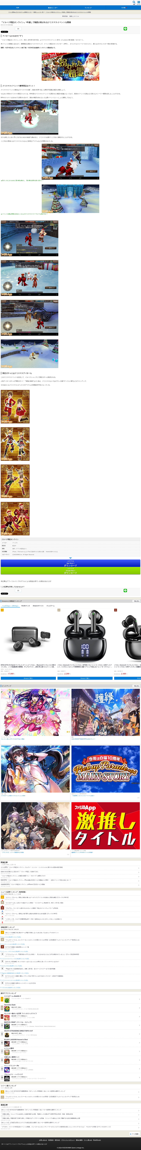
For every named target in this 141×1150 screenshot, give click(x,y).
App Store (70, 563)
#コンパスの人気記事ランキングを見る (11, 937)
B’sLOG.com (97, 1140)
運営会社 (57, 1140)
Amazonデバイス (38, 606)
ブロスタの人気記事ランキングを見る (11, 987)
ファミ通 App (7, 3)
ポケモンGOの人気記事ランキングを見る (12, 965)
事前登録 (65, 16)
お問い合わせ (43, 1140)
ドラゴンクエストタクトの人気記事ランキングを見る (15, 980)
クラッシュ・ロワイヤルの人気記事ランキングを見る (15, 951)
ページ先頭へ (135, 1134)
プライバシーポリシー (68, 1140)
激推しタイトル (74, 16)
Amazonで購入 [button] (28, 678)
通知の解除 (79, 1140)
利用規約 (51, 1140)
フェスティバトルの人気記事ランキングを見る (13, 944)
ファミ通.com (88, 1140)
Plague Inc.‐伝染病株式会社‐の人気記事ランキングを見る (15, 973)
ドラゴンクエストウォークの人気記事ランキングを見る (15, 958)
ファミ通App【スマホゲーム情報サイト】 (20, 12)
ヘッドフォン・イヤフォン (10, 606)
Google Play (70, 571)
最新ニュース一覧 (39, 12)
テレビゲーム (51, 606)
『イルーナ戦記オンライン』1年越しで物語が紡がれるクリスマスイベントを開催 (68, 12)
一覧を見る (136, 601)
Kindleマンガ (25, 606)
